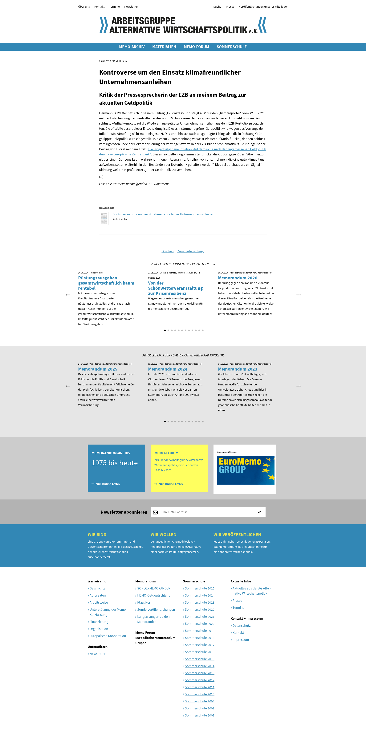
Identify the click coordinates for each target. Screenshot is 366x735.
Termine (114, 6)
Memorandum (145, 581)
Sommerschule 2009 (199, 701)
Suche (217, 6)
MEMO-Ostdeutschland (153, 595)
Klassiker (143, 602)
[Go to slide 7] (185, 329)
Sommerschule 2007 (199, 715)
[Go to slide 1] (164, 329)
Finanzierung (99, 621)
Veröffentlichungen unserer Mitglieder (263, 6)
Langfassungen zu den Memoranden (153, 619)
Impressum (241, 639)
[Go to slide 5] (178, 329)
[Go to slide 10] (195, 329)
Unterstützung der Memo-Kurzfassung (108, 612)
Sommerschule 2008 (199, 708)
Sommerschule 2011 (199, 687)
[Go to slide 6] (182, 329)
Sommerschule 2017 (199, 645)
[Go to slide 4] (175, 329)
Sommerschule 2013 (199, 673)
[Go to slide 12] (202, 329)
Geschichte (97, 588)
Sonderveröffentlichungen (156, 609)
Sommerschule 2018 (199, 637)
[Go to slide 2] (168, 329)
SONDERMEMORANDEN (154, 588)
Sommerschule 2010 (199, 694)
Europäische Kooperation (108, 636)
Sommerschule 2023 (199, 602)
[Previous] (68, 294)
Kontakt (99, 6)
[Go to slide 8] (188, 329)
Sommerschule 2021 (199, 616)
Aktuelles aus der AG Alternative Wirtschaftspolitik (252, 591)
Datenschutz (242, 625)
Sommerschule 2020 (199, 623)
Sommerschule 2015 (199, 659)
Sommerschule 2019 (199, 630)
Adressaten (98, 595)
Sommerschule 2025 (199, 588)
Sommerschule (194, 581)
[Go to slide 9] (192, 329)
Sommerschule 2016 (199, 652)
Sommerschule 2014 (199, 666)
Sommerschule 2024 (199, 595)
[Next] (298, 294)
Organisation (99, 628)
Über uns (84, 6)
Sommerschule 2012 (199, 680)
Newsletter (131, 6)
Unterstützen (98, 646)
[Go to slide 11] (199, 329)
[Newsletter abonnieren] (261, 512)
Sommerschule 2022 (199, 609)
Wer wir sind (97, 581)
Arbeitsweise (99, 602)
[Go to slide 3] (171, 329)
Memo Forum (145, 632)
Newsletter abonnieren (124, 512)
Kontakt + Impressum (247, 618)
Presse (230, 6)
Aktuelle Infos (241, 581)
